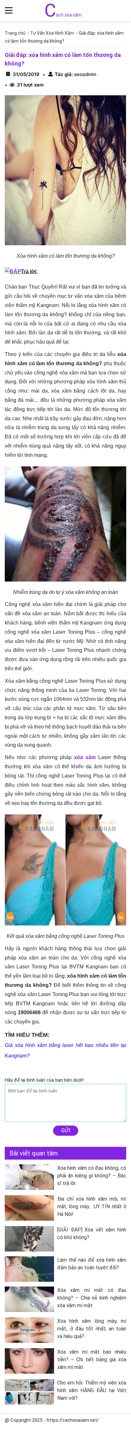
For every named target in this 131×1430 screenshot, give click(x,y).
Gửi (65, 1130)
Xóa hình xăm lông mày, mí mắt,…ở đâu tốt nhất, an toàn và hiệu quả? (91, 1328)
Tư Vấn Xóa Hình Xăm (52, 33)
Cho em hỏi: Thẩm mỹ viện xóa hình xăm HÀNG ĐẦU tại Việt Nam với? (91, 1390)
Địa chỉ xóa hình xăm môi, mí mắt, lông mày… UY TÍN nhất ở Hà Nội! (91, 1206)
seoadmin (84, 74)
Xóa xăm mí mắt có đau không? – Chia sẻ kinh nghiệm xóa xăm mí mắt (91, 1297)
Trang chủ (15, 33)
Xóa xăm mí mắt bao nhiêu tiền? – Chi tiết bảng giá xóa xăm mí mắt (91, 1359)
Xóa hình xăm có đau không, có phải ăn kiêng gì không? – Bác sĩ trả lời (91, 1175)
